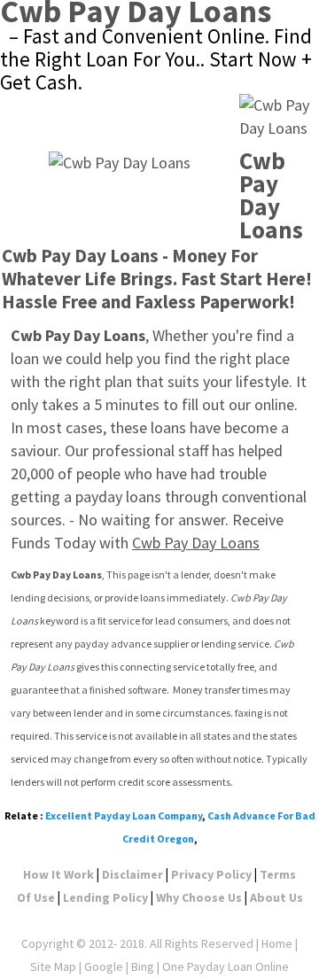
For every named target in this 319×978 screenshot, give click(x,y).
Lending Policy (105, 897)
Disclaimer (132, 874)
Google (103, 966)
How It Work (58, 874)
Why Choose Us (199, 897)
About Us (276, 897)
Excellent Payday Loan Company (123, 815)
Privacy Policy (211, 874)
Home (276, 943)
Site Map (53, 966)
